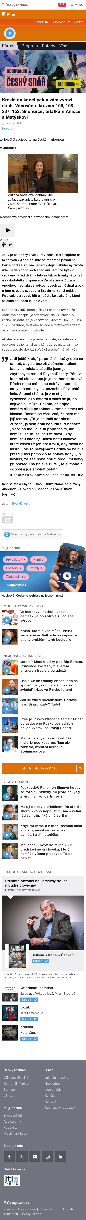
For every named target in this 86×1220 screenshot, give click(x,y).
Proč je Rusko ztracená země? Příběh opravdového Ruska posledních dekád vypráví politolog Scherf (52, 723)
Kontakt (50, 1101)
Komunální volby (16, 1084)
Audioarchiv (61, 22)
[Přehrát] (7, 230)
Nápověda (52, 1084)
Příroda (9, 45)
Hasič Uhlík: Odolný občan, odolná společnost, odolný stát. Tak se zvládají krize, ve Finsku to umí (49, 685)
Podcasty (11, 1127)
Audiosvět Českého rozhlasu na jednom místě (32, 595)
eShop (8, 1096)
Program (42, 22)
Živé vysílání (14, 577)
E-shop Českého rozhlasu (28, 872)
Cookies (8, 1209)
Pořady (48, 45)
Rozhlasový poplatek (60, 1107)
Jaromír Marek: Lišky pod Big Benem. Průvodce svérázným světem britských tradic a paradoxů (51, 666)
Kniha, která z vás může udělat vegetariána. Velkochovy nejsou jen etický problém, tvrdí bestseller (49, 635)
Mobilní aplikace (15, 1133)
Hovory (7, 128)
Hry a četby (14, 559)
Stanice (9, 1090)
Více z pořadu (16, 782)
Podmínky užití (49, 1209)
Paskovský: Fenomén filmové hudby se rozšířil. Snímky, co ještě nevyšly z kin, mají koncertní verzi (50, 792)
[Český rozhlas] (15, 5)
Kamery (79, 22)
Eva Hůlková (47, 204)
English (68, 1209)
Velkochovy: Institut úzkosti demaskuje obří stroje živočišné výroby (47, 616)
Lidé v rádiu (53, 1090)
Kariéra (50, 1096)
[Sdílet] (10, 245)
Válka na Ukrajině (16, 1078)
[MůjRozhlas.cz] (8, 148)
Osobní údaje (27, 1209)
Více (65, 45)
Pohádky (12, 568)
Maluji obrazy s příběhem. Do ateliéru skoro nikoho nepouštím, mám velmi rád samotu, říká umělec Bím (51, 811)
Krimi (37, 559)
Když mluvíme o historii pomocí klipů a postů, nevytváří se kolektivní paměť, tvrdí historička (51, 830)
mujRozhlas (11, 548)
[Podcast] (3, 245)
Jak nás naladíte (56, 1078)
